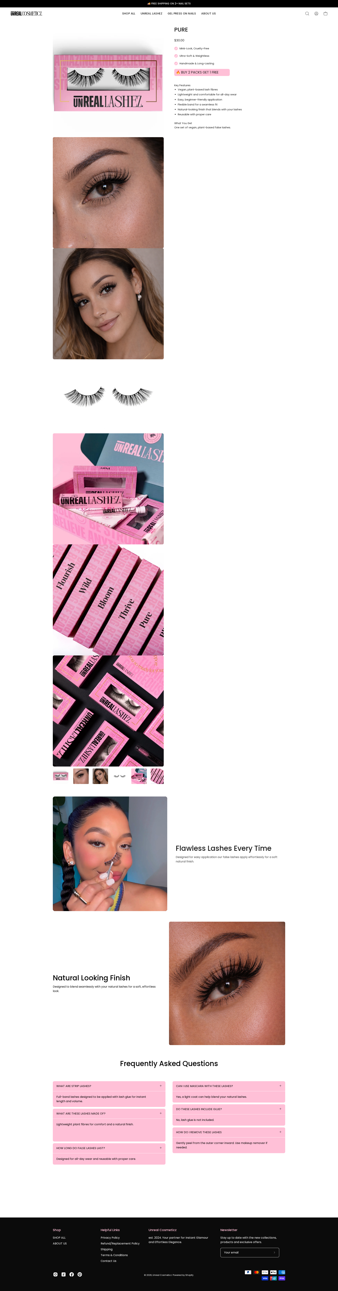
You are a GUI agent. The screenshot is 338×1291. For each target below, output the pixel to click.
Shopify (189, 1275)
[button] (151, 13)
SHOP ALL (59, 1238)
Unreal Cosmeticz (162, 1275)
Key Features (182, 85)
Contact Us (108, 1261)
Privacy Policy (110, 1238)
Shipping (106, 1249)
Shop (57, 1230)
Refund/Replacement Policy (120, 1243)
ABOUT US (60, 1243)
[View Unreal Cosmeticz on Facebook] (71, 1274)
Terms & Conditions (114, 1255)
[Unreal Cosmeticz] (26, 13)
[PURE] (61, 776)
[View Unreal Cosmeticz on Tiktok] (63, 1274)
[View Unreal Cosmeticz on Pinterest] (79, 1274)
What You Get (183, 123)
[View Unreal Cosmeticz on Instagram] (55, 1274)
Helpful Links (110, 1230)
